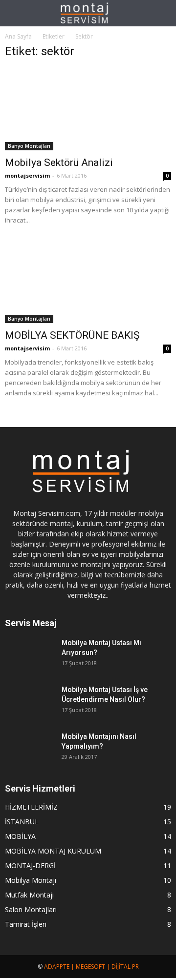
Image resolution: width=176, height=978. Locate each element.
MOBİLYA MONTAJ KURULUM (53, 851)
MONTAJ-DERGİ (30, 865)
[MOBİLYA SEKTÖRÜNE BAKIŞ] (88, 282)
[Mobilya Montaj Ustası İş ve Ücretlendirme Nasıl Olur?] (29, 702)
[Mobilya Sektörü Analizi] (88, 109)
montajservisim (27, 175)
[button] (162, 13)
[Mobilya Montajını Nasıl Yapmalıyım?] (29, 749)
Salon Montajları (31, 909)
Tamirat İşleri (25, 924)
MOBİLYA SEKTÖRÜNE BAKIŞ (72, 335)
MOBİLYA (20, 836)
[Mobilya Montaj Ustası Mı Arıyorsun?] (29, 655)
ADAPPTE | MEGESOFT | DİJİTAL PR (91, 966)
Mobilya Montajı (30, 880)
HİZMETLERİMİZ (31, 807)
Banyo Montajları (29, 146)
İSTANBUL (22, 821)
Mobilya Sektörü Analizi (59, 162)
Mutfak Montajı (29, 894)
